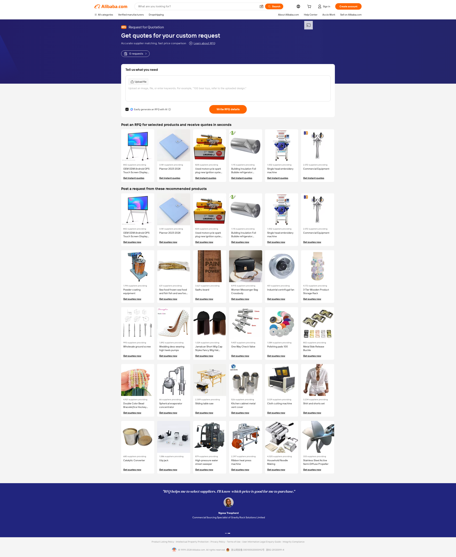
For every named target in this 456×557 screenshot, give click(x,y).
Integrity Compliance (293, 541)
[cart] (310, 7)
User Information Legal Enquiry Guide (261, 541)
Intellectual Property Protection (192, 541)
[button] (261, 6)
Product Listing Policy (163, 541)
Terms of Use (234, 541)
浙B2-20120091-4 (275, 549)
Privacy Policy (218, 541)
